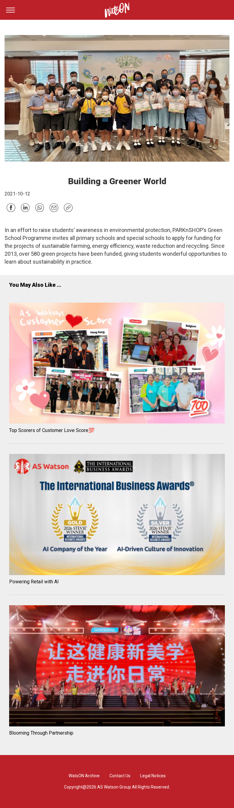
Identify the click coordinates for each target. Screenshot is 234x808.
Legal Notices (153, 775)
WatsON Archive (84, 775)
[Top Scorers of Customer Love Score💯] (117, 364)
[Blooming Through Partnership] (117, 666)
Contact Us (119, 775)
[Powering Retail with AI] (117, 515)
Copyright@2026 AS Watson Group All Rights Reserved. (117, 787)
